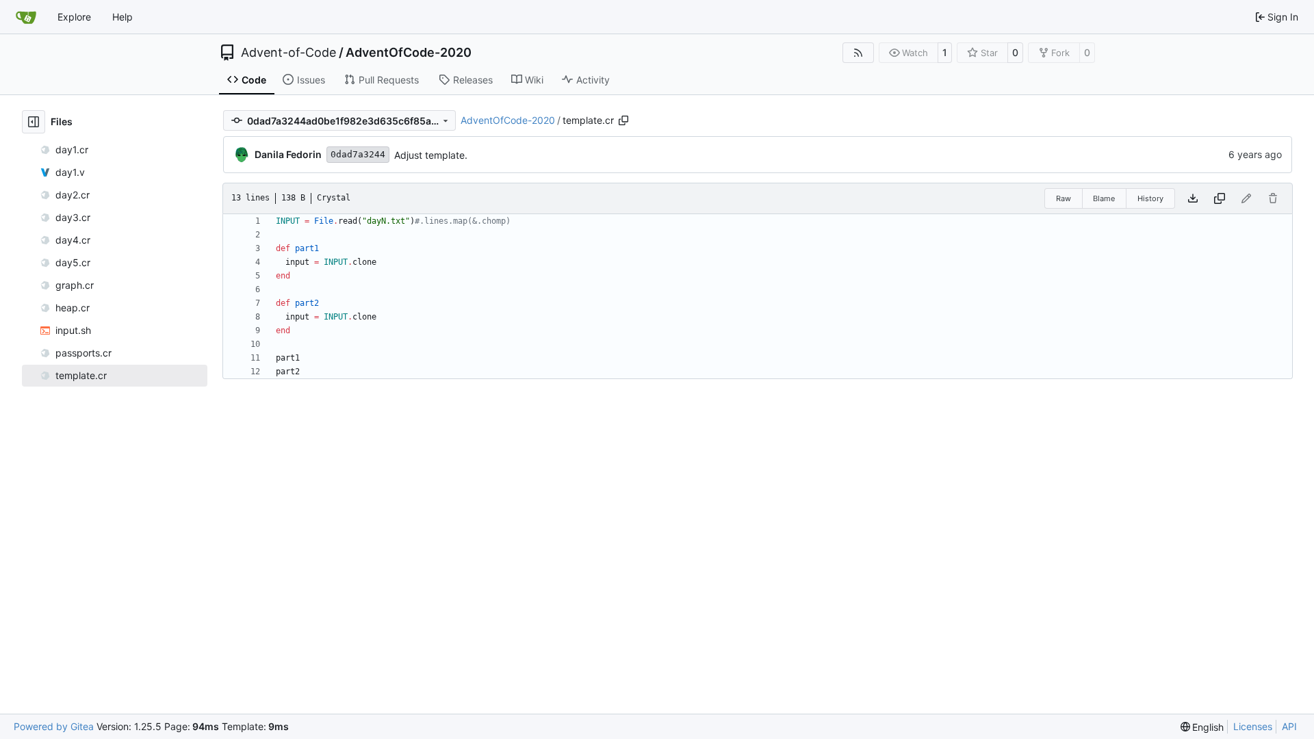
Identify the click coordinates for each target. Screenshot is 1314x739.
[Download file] (1193, 198)
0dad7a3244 (358, 154)
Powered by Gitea (54, 726)
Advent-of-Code (288, 53)
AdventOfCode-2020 (409, 53)
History (1150, 198)
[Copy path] (623, 120)
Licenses (1252, 726)
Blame (1104, 198)
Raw (1063, 198)
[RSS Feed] (858, 52)
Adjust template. (430, 155)
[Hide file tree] (33, 121)
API (1289, 726)
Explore (74, 17)
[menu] (1202, 727)
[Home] (26, 17)
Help (122, 17)
